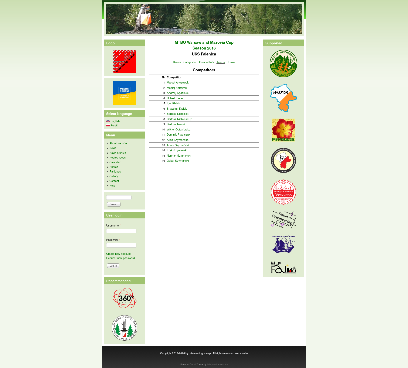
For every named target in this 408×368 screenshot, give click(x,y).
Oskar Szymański (178, 161)
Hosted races (117, 157)
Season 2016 (204, 48)
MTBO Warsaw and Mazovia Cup (204, 42)
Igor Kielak (173, 103)
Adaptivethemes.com (217, 364)
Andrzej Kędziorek (178, 93)
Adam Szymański (178, 145)
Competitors (206, 62)
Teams (221, 62)
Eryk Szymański (177, 150)
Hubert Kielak (175, 98)
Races (177, 62)
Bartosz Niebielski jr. (179, 119)
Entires (113, 167)
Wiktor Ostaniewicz (179, 129)
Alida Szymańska (177, 140)
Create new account (118, 254)
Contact (114, 181)
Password (113, 240)
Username (113, 225)
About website (118, 143)
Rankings (115, 171)
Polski (114, 125)
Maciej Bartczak (177, 88)
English (115, 121)
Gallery (113, 176)
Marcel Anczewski (178, 82)
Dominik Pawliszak (178, 134)
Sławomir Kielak (177, 108)
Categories (190, 62)
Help (112, 185)
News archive (117, 153)
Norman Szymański (179, 155)
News (112, 148)
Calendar (114, 162)
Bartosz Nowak (176, 124)
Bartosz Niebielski (178, 114)
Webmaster (241, 353)
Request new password (120, 258)
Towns (231, 62)
